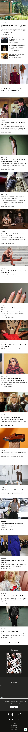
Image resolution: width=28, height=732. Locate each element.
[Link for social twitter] (9, 720)
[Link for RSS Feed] (18, 719)
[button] (26, 663)
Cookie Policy (14, 729)
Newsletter (14, 725)
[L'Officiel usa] (14, 2)
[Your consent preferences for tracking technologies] (25, 729)
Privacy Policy (21, 703)
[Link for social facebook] (12, 720)
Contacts (14, 723)
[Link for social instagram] (15, 720)
